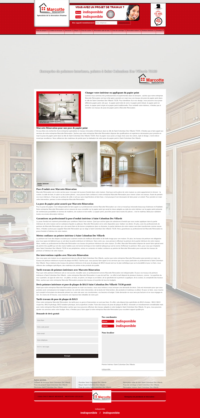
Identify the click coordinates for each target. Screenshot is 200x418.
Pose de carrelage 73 (119, 30)
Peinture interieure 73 (148, 30)
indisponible (93, 12)
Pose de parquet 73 (42, 30)
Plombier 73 (160, 30)
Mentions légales (74, 396)
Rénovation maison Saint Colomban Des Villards (140, 387)
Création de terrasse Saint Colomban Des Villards (52, 382)
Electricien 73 (69, 30)
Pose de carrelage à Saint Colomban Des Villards (141, 385)
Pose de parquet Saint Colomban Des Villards (50, 385)
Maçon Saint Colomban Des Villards (92, 385)
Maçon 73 (77, 30)
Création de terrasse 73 (56, 30)
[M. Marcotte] (102, 395)
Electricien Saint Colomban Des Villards (48, 387)
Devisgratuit (111, 14)
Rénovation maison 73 (134, 30)
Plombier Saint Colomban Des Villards (92, 382)
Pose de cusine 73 (87, 30)
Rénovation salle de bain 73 (103, 30)
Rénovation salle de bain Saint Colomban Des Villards (142, 382)
